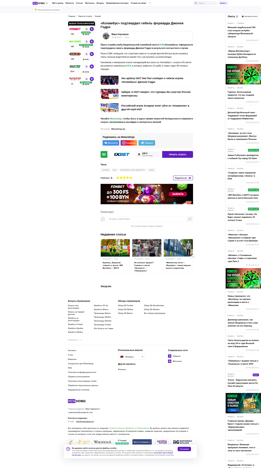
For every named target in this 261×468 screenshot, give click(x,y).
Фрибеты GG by (101, 305)
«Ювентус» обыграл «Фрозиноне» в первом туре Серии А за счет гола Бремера (243, 237)
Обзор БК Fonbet (125, 305)
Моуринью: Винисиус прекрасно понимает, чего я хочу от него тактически (241, 447)
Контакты (72, 350)
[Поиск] (196, 3)
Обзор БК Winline (125, 309)
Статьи (79, 3)
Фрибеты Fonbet (75, 324)
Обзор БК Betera (125, 313)
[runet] (70, 442)
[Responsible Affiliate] (182, 442)
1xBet (152, 170)
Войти (223, 3)
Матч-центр (57, 3)
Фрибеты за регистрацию (74, 319)
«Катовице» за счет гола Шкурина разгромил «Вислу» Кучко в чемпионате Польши (242, 136)
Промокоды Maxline (102, 321)
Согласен (184, 449)
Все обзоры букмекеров (154, 313)
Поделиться (181, 178)
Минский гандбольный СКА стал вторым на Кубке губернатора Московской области (242, 32)
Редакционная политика (78, 390)
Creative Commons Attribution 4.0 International (129, 428)
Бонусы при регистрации (73, 306)
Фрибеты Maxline (75, 328)
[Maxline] (75, 66)
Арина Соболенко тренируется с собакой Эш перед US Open (243, 156)
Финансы (122, 369)
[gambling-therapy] (162, 442)
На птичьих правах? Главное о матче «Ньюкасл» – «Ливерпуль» (144, 266)
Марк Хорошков (120, 34)
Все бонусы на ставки (103, 328)
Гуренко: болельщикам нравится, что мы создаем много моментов (241, 95)
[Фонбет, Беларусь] (75, 29)
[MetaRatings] (77, 401)
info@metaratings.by (85, 421)
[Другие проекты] (40, 3)
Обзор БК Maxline (152, 309)
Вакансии (72, 359)
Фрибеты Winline (75, 332)
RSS (70, 368)
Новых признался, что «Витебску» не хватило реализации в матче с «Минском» (239, 300)
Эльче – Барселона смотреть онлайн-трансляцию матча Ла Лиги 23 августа (243, 383)
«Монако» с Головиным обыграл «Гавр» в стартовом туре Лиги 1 (242, 258)
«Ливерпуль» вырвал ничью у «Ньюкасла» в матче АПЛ (243, 362)
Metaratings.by (118, 129)
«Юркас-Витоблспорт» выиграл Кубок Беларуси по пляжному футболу (242, 54)
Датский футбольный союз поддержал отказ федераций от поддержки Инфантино (242, 115)
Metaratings (116, 119)
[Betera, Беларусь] (75, 41)
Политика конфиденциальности (82, 372)
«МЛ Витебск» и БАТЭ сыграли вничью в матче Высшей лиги (243, 196)
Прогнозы (89, 3)
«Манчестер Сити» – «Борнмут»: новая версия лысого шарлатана (178, 265)
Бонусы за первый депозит (76, 313)
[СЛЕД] (193, 256)
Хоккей (105, 170)
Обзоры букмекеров (129, 301)
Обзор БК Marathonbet (154, 305)
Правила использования (79, 376)
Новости (70, 3)
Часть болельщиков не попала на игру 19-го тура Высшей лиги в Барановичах (243, 343)
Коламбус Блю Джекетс (132, 170)
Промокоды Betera (102, 313)
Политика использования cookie (82, 381)
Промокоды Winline (102, 317)
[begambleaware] (142, 442)
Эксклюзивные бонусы (49, 10)
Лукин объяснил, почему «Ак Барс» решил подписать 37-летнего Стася (242, 217)
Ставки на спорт (138, 3)
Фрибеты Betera (101, 309)
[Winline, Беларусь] (75, 54)
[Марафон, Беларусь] (75, 79)
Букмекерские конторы (117, 3)
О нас (70, 355)
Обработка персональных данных (83, 385)
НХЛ (160, 45)
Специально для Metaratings (81, 363)
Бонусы (100, 3)
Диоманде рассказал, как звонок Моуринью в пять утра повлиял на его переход (243, 322)
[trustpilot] (122, 442)
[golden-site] (83, 442)
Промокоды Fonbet (102, 324)
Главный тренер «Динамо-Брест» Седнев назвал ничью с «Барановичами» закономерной (243, 425)
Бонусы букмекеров (79, 301)
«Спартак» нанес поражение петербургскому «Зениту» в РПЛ (242, 176)
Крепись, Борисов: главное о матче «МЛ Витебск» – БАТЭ (113, 265)
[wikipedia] (102, 442)
